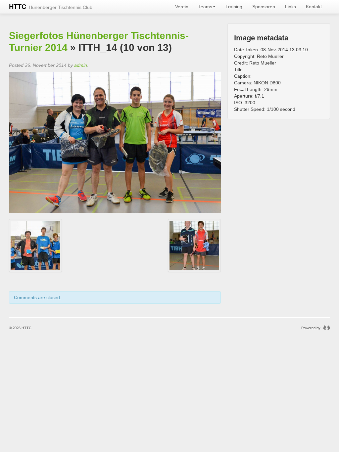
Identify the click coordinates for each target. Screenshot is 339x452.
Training (233, 6)
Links (290, 6)
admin (80, 65)
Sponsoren (263, 6)
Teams (205, 6)
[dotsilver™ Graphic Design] (325, 328)
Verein (181, 6)
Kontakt (314, 6)
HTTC (50, 6)
